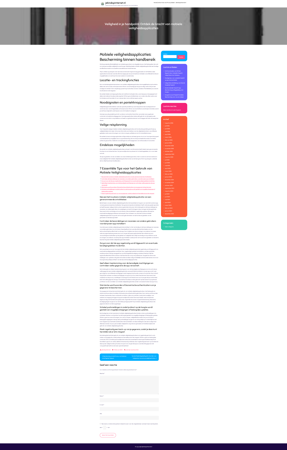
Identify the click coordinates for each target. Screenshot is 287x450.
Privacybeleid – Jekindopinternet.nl (176, 2)
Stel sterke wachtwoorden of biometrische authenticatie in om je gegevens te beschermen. (126, 187)
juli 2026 (167, 126)
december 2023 (169, 214)
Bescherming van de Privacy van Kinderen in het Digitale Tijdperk (114, 357)
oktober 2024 (169, 185)
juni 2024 (167, 197)
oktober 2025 (169, 151)
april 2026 (168, 134)
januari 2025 (168, 177)
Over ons (164, 2)
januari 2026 (168, 143)
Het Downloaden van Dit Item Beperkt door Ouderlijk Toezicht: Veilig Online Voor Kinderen (174, 73)
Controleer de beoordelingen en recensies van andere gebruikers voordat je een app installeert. (128, 179)
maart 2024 (168, 205)
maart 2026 (168, 137)
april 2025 (168, 168)
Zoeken (165, 54)
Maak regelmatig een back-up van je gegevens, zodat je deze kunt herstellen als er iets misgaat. (128, 193)
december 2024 (169, 180)
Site (101, 413)
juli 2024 (167, 194)
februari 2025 (168, 174)
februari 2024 (169, 208)
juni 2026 (167, 128)
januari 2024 (168, 211)
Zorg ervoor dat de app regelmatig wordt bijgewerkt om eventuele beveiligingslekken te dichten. (128, 181)
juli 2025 (167, 160)
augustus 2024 (169, 191)
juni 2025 (167, 163)
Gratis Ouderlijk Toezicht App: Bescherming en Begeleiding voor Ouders (174, 90)
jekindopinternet (106, 350)
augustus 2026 (169, 123)
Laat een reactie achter (132, 350)
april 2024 (168, 202)
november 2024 (169, 182)
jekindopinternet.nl (115, 2)
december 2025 (169, 145)
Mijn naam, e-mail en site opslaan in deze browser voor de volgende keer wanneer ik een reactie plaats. (129, 423)
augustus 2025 (169, 157)
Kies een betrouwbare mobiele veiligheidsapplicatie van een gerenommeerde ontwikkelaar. (127, 177)
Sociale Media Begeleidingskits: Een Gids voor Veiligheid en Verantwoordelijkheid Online (144, 357)
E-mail (102, 405)
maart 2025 (168, 171)
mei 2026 (167, 131)
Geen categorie (169, 227)
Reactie (102, 373)
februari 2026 (168, 140)
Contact (159, 2)
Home (155, 2)
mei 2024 (167, 199)
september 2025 (169, 154)
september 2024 (169, 188)
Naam (102, 396)
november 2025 (169, 148)
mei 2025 (167, 165)
